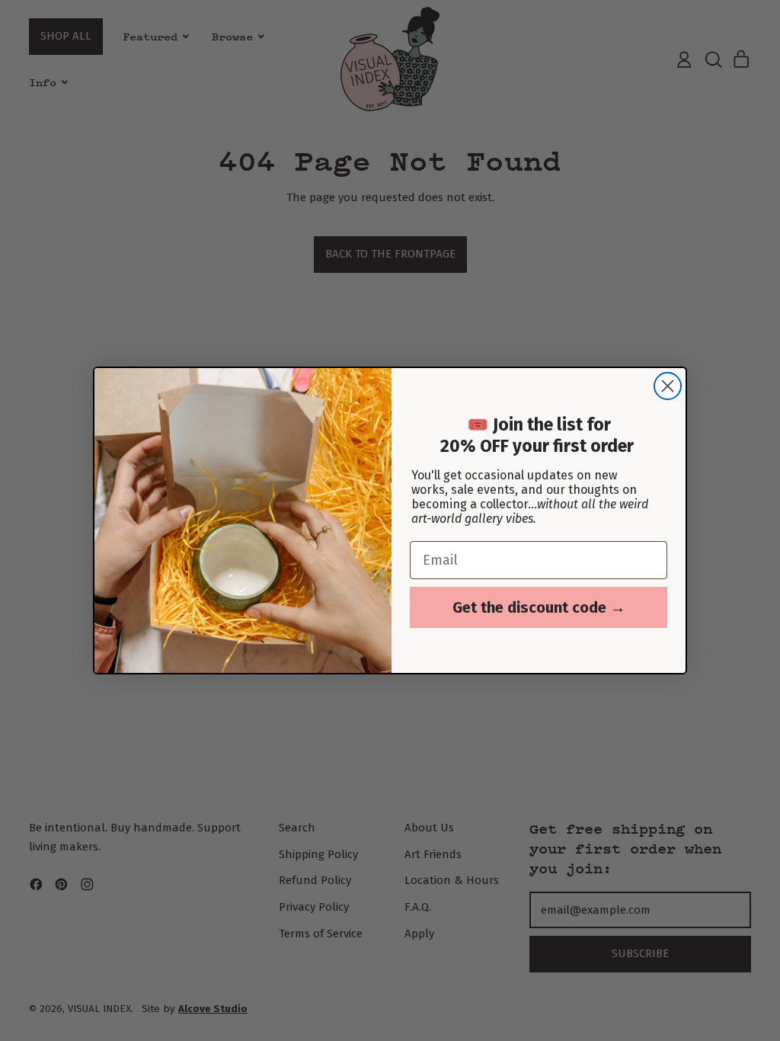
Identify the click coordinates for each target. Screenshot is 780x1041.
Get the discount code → (538, 607)
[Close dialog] (667, 386)
